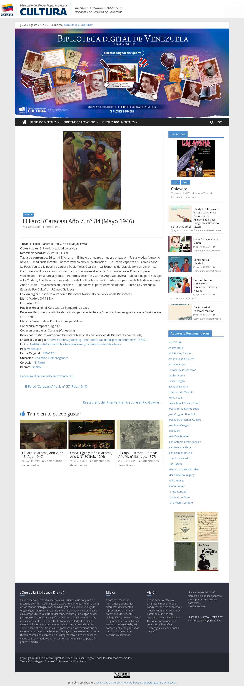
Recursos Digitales (43, 122)
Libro (175, 182)
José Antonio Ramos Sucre (183, 408)
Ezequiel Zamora (178, 386)
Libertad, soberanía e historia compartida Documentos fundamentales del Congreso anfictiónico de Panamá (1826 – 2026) (195, 217)
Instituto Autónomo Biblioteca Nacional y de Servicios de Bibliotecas (75, 344)
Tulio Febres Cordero (180, 502)
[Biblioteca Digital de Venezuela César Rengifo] (122, 31)
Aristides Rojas (177, 364)
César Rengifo (176, 381)
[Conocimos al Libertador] (180, 258)
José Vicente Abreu (179, 436)
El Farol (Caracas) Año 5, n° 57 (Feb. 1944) (53, 386)
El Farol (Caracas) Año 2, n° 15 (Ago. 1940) (42, 455)
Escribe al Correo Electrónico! (206, 617)
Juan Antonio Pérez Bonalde (184, 441)
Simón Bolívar (176, 486)
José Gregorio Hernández (183, 414)
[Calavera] (196, 142)
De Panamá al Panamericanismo (203, 309)
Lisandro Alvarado (178, 458)
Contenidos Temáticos (79, 122)
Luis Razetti (175, 464)
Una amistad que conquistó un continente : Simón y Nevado (205, 285)
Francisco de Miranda (180, 392)
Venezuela (34, 349)
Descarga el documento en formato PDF (47, 376)
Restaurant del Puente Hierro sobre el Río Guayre (123, 402)
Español (36, 367)
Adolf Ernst (174, 342)
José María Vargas (178, 425)
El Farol (40, 362)
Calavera (179, 188)
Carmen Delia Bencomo (182, 370)
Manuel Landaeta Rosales (183, 469)
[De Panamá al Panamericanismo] (180, 305)
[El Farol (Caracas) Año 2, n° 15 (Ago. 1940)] (43, 422)
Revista (28, 214)
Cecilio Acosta (176, 375)
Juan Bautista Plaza (179, 447)
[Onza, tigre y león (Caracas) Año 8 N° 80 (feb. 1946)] (91, 422)
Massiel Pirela (53, 226)
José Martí (174, 430)
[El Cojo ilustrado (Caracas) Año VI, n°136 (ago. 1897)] (140, 422)
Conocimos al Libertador (78, 25)
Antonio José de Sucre (181, 359)
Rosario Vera (201, 193)
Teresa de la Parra (179, 497)
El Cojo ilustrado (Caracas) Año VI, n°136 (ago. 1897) (138, 455)
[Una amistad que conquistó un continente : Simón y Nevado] (180, 278)
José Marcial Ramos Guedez (184, 419)
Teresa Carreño (177, 491)
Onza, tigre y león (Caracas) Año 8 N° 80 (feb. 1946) (91, 455)
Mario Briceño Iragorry (181, 475)
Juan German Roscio (180, 453)
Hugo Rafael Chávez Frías (183, 403)
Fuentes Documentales (118, 122)
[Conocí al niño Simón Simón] (180, 237)
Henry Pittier (175, 397)
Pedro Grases (176, 480)
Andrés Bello (175, 348)
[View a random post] (220, 122)
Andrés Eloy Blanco (179, 353)
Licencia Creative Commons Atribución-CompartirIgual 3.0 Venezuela (136, 682)
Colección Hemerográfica (51, 358)
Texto (185, 182)
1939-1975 (48, 353)
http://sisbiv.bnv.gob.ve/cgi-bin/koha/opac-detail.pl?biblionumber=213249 (96, 340)
